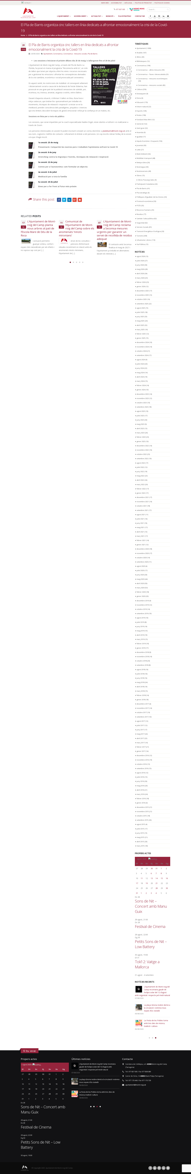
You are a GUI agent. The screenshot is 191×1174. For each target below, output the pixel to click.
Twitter (64, 200)
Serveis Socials (143, 227)
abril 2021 (140, 532)
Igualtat (139, 137)
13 (152, 878)
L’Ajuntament (63, 16)
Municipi (109, 16)
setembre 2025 (142, 304)
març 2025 (140, 329)
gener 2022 (141, 493)
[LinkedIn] (164, 16)
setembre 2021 (142, 510)
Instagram (159, 1168)
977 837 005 (120, 9)
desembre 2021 (143, 497)
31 (157, 868)
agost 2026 (141, 256)
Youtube (155, 1168)
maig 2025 (140, 321)
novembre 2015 (143, 811)
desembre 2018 (143, 652)
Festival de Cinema (150, 926)
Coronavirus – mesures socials (150, 85)
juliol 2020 (140, 570)
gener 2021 (141, 544)
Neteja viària (142, 162)
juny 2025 (140, 316)
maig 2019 (140, 631)
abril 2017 (140, 738)
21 (157, 883)
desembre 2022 (143, 445)
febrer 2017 (141, 747)
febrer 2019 (141, 643)
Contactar (140, 16)
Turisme (140, 236)
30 (152, 868)
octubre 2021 (142, 506)
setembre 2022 (142, 458)
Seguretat (140, 223)
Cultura (139, 89)
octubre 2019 (142, 609)
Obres (139, 175)
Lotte (138, 149)
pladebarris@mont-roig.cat (114, 131)
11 (142, 878)
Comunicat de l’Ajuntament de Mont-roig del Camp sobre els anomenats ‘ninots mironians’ (76, 228)
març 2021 (140, 536)
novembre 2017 (143, 708)
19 (147, 883)
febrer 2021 (141, 540)
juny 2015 (140, 833)
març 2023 (140, 433)
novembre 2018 (143, 656)
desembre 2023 (143, 394)
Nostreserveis (142, 171)
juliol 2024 (140, 364)
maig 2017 (140, 734)
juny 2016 (140, 781)
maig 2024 (140, 372)
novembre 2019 (143, 605)
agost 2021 (141, 514)
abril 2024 (140, 377)
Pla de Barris (92, 54)
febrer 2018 (141, 695)
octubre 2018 (142, 661)
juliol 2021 (140, 519)
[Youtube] (155, 16)
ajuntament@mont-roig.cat (135, 1085)
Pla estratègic (124, 16)
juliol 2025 (140, 312)
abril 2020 (140, 583)
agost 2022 (141, 463)
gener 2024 (141, 389)
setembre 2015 (142, 820)
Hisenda (140, 132)
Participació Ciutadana (145, 184)
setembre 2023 (142, 407)
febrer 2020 (141, 592)
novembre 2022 (143, 450)
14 (157, 878)
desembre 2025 (143, 291)
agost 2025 (141, 308)
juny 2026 (140, 265)
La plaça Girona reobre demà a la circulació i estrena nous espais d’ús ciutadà (157, 1008)
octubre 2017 (142, 712)
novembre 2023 (143, 398)
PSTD (139, 205)
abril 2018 (140, 686)
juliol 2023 (140, 415)
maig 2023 (140, 424)
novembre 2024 (143, 347)
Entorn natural (142, 106)
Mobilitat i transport (144, 158)
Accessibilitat (116, 3)
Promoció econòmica (145, 201)
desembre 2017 (143, 704)
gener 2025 (141, 338)
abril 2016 (140, 790)
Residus (140, 214)
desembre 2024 (143, 342)
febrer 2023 (141, 437)
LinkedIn (69, 200)
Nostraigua (141, 167)
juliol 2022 (140, 467)
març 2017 (140, 742)
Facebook (59, 200)
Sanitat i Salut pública (145, 218)
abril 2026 (140, 273)
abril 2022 (140, 480)
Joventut (140, 145)
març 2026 (140, 278)
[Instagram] (159, 16)
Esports (140, 111)
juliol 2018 (140, 674)
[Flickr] (168, 16)
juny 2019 (140, 626)
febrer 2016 (141, 798)
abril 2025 (140, 325)
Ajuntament (47, 54)
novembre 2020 (143, 553)
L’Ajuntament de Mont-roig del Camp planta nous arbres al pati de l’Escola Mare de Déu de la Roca (38, 228)
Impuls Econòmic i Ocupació (147, 141)
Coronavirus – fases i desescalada (151, 74)
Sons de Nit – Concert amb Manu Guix (151, 906)
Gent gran (140, 128)
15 (162, 878)
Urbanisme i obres (144, 240)
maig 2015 (140, 837)
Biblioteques (141, 61)
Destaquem (141, 93)
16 (167, 878)
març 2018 (140, 691)
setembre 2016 (142, 768)
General (140, 124)
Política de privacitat (143, 3)
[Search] (167, 9)
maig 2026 (140, 269)
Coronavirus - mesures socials (75, 54)
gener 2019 (141, 648)
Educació (140, 102)
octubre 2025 (142, 299)
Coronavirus (58, 54)
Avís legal (128, 3)
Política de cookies (162, 3)
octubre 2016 (142, 764)
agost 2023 (141, 411)
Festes (139, 115)
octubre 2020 (142, 557)
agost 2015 (141, 824)
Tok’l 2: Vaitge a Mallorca (147, 964)
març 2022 (140, 484)
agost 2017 (141, 721)
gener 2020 (141, 596)
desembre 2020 (143, 549)
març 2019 (140, 639)
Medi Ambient (142, 154)
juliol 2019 (140, 622)
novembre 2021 (143, 501)
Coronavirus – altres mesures (149, 70)
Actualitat (96, 16)
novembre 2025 (143, 295)
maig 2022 (140, 476)
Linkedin (164, 1168)
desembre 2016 (143, 755)
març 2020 (140, 587)
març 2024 (140, 381)
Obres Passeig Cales (146, 180)
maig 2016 (140, 785)
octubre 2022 (142, 454)
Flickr (168, 1168)
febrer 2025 (141, 334)
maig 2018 (140, 682)
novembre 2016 (143, 760)
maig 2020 (140, 579)
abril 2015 (140, 841)
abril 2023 (140, 428)
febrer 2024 (141, 385)
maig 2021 (140, 527)
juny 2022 (140, 471)
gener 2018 (141, 699)
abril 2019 (140, 635)
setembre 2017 (142, 717)
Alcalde (139, 52)
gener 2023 (141, 441)
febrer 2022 (141, 489)
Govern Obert (80, 16)
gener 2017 (141, 751)
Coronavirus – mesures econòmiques (152, 78)
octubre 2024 (142, 351)
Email (80, 200)
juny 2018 (140, 678)
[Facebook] (150, 16)
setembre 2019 (142, 613)
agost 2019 (141, 618)
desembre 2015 (143, 807)
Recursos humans (144, 210)
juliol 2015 (140, 829)
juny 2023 (140, 420)
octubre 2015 (142, 816)
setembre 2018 (142, 665)
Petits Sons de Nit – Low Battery (151, 944)
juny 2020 (140, 575)
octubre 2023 (142, 402)
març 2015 (140, 846)
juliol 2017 (140, 725)
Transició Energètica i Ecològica (149, 231)
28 (157, 888)
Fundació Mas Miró (144, 119)
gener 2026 (141, 286)
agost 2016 (141, 773)
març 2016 (140, 794)
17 (137, 883)
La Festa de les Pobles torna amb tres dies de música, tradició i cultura (156, 1023)
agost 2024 (141, 359)
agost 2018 (141, 669)
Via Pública (141, 244)
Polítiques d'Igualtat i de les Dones (150, 197)
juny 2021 (140, 523)
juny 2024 (140, 368)
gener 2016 (141, 803)
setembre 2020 (142, 562)
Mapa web (105, 3)
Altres (139, 57)
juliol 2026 (140, 260)
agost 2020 (141, 566)
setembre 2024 (142, 355)
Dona (139, 98)
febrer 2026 (141, 282)
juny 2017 (140, 729)
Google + (75, 200)
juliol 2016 (140, 777)
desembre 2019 (143, 600)
